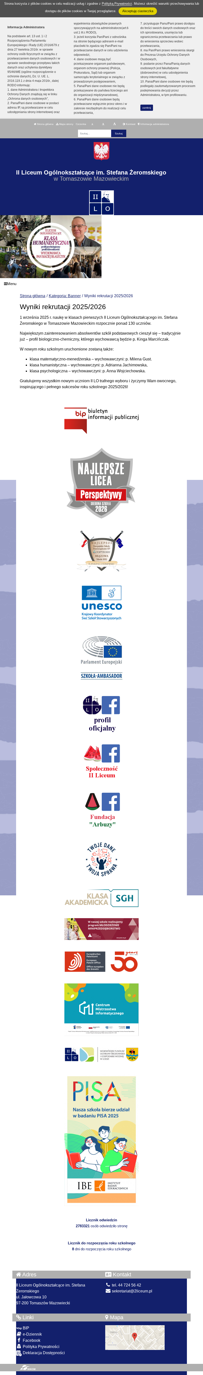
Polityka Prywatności (40, 1347)
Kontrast (130, 124)
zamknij (146, 107)
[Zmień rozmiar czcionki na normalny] (92, 124)
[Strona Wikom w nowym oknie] (27, 1367)
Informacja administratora (154, 124)
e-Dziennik (32, 1334)
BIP (25, 1328)
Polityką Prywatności (117, 3)
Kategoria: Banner (65, 296)
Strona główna (44, 124)
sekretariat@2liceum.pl (131, 1291)
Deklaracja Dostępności (43, 1353)
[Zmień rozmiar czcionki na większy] (103, 124)
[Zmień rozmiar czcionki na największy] (114, 124)
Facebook (31, 1340)
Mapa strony (65, 124)
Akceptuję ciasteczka (137, 11)
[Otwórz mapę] (135, 1337)
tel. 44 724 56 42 (126, 1285)
